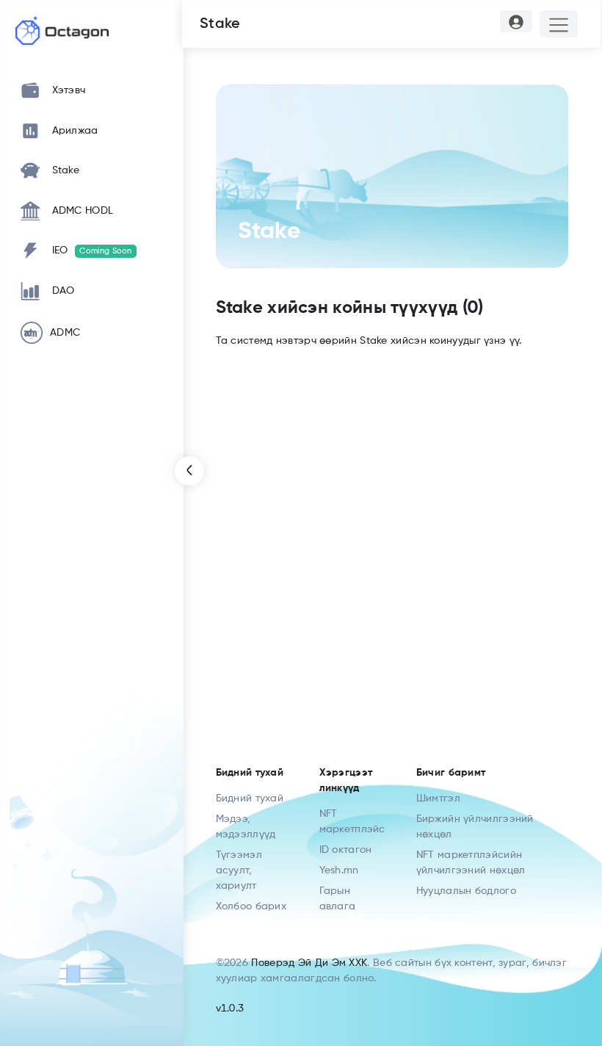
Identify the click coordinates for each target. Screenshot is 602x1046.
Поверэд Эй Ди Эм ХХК (309, 963)
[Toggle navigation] (559, 23)
